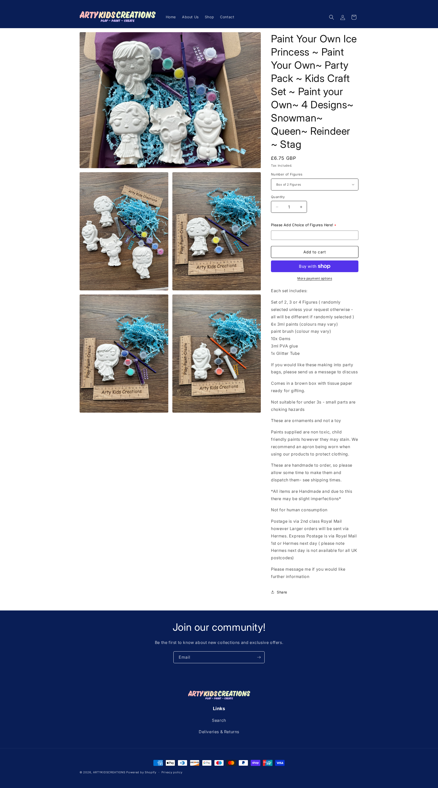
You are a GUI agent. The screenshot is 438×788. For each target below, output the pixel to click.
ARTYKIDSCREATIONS (109, 772)
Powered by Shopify (141, 772)
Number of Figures (287, 174)
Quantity (278, 197)
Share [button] (282, 592)
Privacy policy (171, 772)
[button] (331, 17)
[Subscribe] (258, 657)
